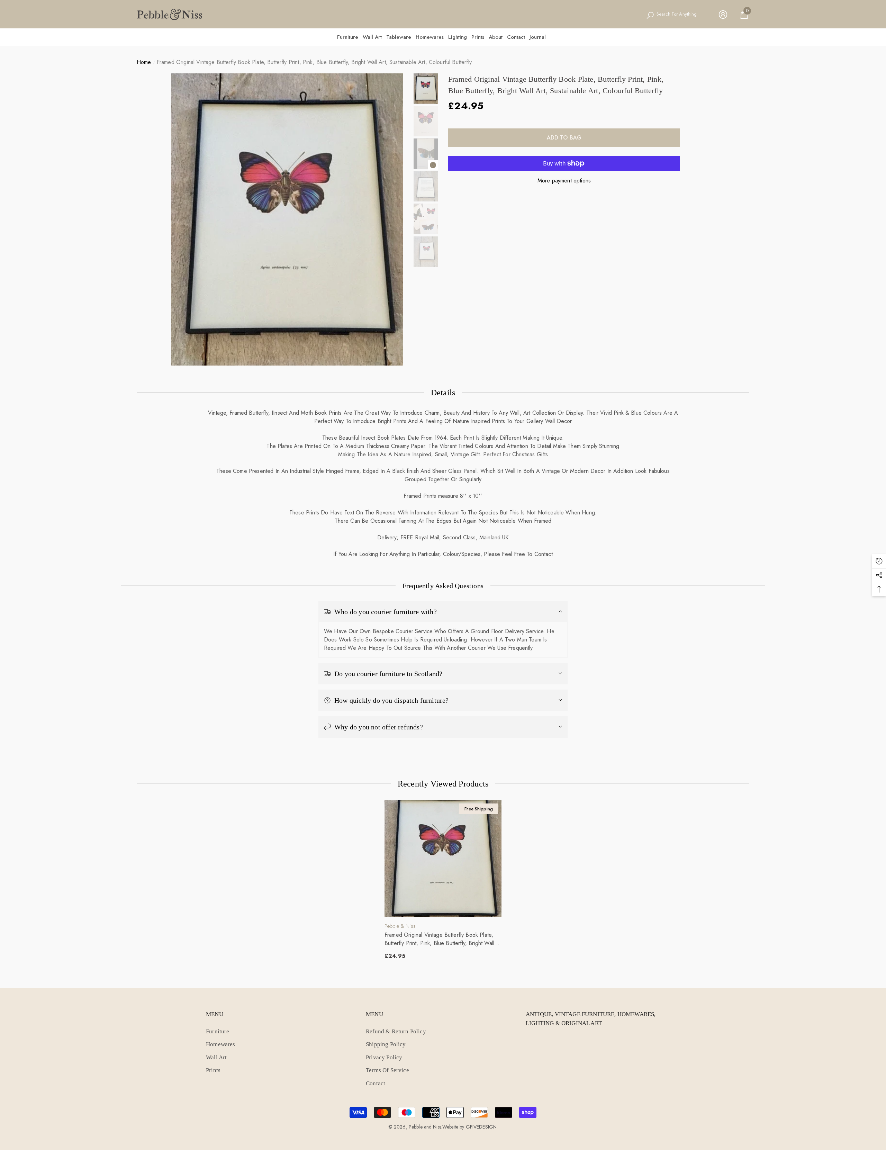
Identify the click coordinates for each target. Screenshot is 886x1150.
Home (144, 62)
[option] (287, 219)
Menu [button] (214, 1014)
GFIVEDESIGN (481, 1126)
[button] (744, 14)
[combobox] (681, 14)
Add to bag (564, 138)
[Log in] (723, 14)
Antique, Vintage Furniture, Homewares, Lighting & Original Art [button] (591, 1018)
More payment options (564, 181)
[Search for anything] (675, 14)
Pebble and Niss (425, 1126)
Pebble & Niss (400, 926)
